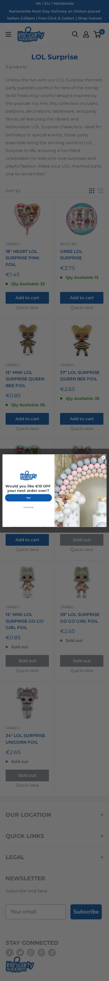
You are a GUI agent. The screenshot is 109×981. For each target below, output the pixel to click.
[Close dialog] (103, 457)
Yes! (28, 497)
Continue (28, 507)
